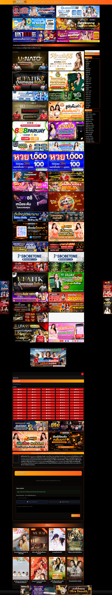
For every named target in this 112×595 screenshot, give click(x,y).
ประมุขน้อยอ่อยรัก (57, 552)
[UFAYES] (30, 267)
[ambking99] (66, 332)
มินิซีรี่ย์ (87, 89)
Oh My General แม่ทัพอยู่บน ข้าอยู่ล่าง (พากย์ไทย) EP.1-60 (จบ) (28, 45)
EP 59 (63, 418)
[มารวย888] (107, 306)
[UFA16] (30, 282)
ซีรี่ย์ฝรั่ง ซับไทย (89, 121)
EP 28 (48, 402)
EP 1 (20, 389)
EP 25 (77, 400)
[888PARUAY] (30, 131)
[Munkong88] (66, 231)
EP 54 (63, 415)
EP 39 (63, 407)
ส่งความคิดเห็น (76, 515)
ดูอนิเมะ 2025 (88, 87)
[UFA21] (30, 176)
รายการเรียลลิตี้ (89, 134)
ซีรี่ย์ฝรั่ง (87, 65)
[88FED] (30, 317)
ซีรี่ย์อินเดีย (88, 72)
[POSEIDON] (30, 216)
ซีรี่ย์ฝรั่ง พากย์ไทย (89, 123)
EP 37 (34, 407)
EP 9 (63, 392)
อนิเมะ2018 (88, 96)
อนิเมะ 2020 (88, 92)
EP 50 (77, 413)
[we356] (66, 96)
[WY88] (30, 201)
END (77, 418)
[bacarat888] (66, 247)
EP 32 (34, 405)
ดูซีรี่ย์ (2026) (88, 79)
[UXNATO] (30, 61)
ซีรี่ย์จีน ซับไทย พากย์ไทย (90, 114)
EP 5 (77, 389)
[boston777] (34, 12)
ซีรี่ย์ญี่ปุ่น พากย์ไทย (89, 119)
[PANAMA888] (4, 289)
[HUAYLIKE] (66, 282)
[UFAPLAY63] (30, 307)
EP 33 (48, 405)
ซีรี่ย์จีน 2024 (88, 61)
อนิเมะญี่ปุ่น (88, 105)
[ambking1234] (66, 146)
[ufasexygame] (30, 297)
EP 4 (63, 389)
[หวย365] (30, 161)
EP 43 (48, 410)
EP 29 (63, 402)
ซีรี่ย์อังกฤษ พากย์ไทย (90, 125)
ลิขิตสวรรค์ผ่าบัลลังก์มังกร (75, 552)
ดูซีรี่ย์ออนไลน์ (88, 83)
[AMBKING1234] (66, 81)
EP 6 (20, 392)
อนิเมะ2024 (88, 102)
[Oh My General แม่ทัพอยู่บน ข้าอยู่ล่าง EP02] (82, 374)
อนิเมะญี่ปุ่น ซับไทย (89, 139)
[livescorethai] (48, 357)
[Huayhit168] (34, 24)
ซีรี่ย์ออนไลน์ (37, 2)
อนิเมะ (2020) (88, 90)
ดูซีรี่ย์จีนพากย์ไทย (58, 2)
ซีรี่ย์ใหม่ (87, 76)
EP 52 (34, 415)
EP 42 (34, 410)
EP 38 (48, 407)
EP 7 (34, 392)
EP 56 (20, 418)
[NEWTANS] (4, 306)
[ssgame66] (38, 590)
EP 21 (20, 400)
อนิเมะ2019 (88, 98)
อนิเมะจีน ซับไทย (89, 136)
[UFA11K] (30, 81)
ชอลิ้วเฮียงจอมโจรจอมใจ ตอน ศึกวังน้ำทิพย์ (57, 581)
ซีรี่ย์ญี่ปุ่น (88, 63)
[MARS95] (66, 297)
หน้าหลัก (14, 47)
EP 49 (63, 413)
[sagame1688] (30, 426)
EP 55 (77, 415)
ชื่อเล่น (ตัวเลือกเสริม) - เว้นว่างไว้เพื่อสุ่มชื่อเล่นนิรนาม (26, 495)
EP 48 (48, 413)
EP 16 (20, 397)
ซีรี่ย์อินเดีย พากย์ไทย (90, 127)
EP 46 (20, 413)
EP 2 (34, 389)
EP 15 (77, 394)
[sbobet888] (30, 247)
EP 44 (63, 410)
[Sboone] (30, 257)
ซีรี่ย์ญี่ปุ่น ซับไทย (89, 117)
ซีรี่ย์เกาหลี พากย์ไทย (90, 130)
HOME (30, 2)
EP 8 (48, 392)
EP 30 (77, 402)
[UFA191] (30, 332)
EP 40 (77, 407)
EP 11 (20, 394)
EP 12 (34, 394)
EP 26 (20, 402)
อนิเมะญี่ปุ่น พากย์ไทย (90, 141)
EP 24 (63, 400)
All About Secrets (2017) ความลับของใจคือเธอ (21, 581)
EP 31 (20, 405)
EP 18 (48, 397)
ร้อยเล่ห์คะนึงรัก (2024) (75, 581)
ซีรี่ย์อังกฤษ (88, 70)
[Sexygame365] (78, 36)
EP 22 (34, 400)
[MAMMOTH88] (30, 146)
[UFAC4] (78, 24)
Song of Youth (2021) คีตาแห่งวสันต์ (39, 581)
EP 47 (34, 413)
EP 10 (77, 392)
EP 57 (34, 418)
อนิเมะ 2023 (88, 94)
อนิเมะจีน (88, 103)
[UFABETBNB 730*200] (66, 176)
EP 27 (34, 402)
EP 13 (48, 394)
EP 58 (48, 418)
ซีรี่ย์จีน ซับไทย (89, 112)
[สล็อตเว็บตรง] (66, 186)
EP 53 (48, 415)
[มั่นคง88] (30, 441)
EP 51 (20, 415)
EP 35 (77, 405)
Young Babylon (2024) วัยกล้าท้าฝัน (21, 552)
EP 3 (48, 389)
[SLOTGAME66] (107, 289)
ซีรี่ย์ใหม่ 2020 (88, 78)
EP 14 (63, 394)
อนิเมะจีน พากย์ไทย (89, 138)
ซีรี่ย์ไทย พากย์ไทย (89, 132)
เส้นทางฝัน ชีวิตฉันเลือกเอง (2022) (39, 552)
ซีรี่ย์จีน (43, 2)
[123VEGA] (66, 216)
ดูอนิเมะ (87, 85)
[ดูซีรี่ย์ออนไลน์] (66, 426)
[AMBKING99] (66, 131)
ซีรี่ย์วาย (87, 67)
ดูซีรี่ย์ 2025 (88, 81)
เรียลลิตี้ (87, 107)
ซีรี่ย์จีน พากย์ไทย (89, 116)
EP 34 (63, 405)
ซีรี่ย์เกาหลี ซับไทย (89, 128)
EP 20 (77, 397)
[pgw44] (66, 267)
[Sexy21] (30, 186)
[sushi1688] (66, 111)
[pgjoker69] (66, 307)
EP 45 (77, 410)
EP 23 (48, 400)
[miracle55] (66, 61)
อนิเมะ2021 (88, 100)
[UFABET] (30, 111)
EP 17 (34, 397)
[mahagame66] (34, 36)
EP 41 (20, 410)
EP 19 (63, 397)
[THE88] (66, 201)
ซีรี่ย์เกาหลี (49, 2)
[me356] (30, 96)
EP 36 (20, 407)
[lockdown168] (78, 12)
